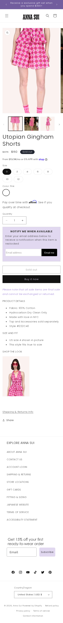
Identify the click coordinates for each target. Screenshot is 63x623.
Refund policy (52, 605)
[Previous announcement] (6, 4)
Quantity (7, 213)
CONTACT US (14, 459)
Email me (49, 253)
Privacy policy (23, 610)
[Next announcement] (56, 4)
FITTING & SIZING (17, 497)
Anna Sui (17, 605)
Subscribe (47, 552)
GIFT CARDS (14, 489)
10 (9, 179)
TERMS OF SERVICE (18, 512)
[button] (6, 15)
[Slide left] (3, 124)
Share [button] (10, 420)
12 (20, 179)
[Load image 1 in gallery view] (15, 124)
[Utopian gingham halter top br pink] (16, 396)
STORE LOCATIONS (18, 482)
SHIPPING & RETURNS (19, 474)
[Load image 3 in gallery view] (47, 124)
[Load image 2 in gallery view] (31, 124)
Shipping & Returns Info (18, 412)
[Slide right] (59, 124)
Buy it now (32, 279)
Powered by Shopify (32, 605)
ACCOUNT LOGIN (17, 467)
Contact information (33, 615)
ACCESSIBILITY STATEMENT (22, 519)
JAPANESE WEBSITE (18, 504)
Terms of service (41, 610)
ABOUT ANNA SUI (17, 452)
